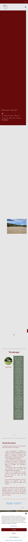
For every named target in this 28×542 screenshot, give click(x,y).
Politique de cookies (9, 540)
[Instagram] (26, 2)
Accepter (14, 529)
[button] (26, 513)
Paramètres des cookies (17, 540)
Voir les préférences (14, 537)
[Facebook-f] (24, 2)
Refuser (14, 533)
